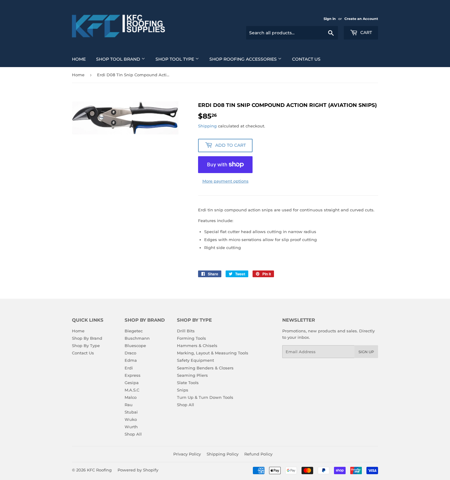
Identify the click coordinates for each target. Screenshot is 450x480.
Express (133, 375)
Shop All (133, 434)
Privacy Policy (187, 454)
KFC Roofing (99, 469)
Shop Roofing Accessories (243, 59)
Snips (182, 389)
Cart (365, 32)
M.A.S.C (132, 389)
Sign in (330, 19)
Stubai (131, 412)
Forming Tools (191, 338)
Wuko (131, 419)
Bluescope (135, 345)
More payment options (225, 181)
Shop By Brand (87, 338)
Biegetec (134, 330)
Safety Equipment (195, 360)
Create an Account (361, 19)
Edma (131, 360)
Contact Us (306, 59)
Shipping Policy (222, 454)
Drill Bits (186, 330)
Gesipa (132, 382)
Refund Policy (258, 454)
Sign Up (366, 352)
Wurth (131, 426)
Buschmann (137, 338)
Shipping (207, 125)
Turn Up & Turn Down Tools (205, 397)
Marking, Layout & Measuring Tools (212, 352)
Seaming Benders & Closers (205, 367)
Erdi (129, 367)
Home (79, 59)
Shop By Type (86, 345)
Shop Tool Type (175, 59)
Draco (130, 352)
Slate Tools (188, 382)
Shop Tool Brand (118, 59)
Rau (129, 404)
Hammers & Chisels (197, 345)
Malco (131, 397)
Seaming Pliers (192, 375)
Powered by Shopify (138, 469)
